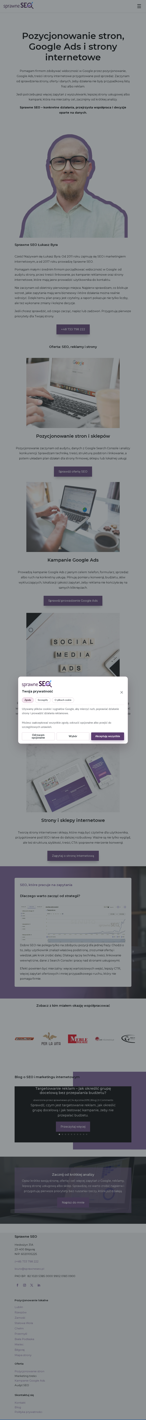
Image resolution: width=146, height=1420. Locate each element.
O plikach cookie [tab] (63, 700)
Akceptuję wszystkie (107, 736)
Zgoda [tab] (28, 700)
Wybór (73, 736)
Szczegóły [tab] (43, 700)
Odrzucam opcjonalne (38, 736)
